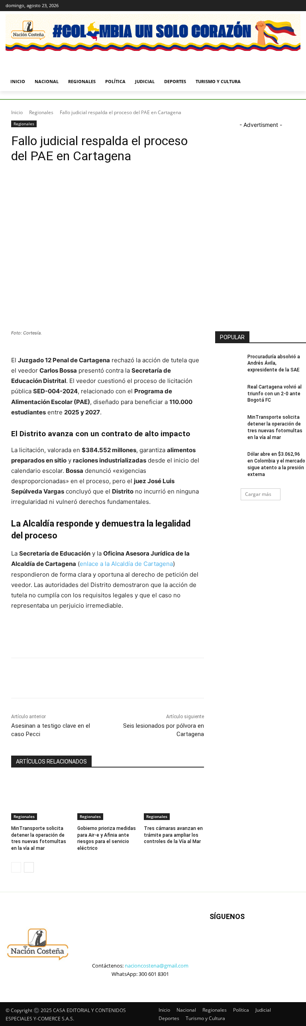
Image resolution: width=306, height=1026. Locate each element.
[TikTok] (252, 947)
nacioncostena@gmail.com (156, 965)
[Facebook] (251, 5)
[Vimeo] (284, 5)
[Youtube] (295, 5)
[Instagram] (262, 5)
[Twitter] (274, 5)
